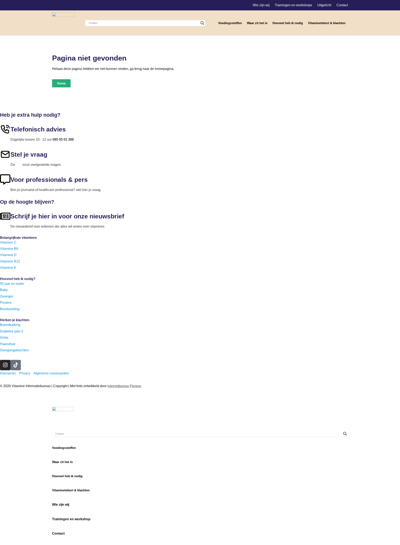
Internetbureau (118, 386)
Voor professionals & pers (49, 179)
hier (19, 164)
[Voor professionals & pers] (5, 179)
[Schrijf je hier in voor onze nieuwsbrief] (5, 216)
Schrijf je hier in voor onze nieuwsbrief (67, 216)
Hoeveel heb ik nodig (287, 23)
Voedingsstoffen (230, 23)
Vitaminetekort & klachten (326, 23)
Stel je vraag (28, 154)
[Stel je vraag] (5, 154)
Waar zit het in (257, 23)
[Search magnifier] (202, 23)
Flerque (135, 386)
